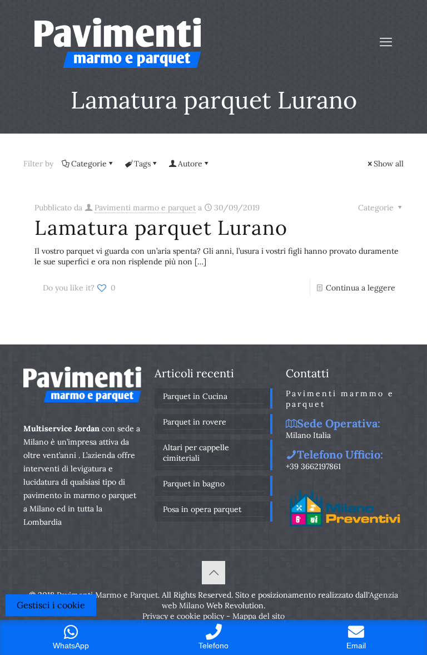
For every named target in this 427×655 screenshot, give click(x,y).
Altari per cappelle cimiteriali (196, 452)
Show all (389, 164)
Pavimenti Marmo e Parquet (107, 595)
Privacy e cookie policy (183, 616)
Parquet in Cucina (195, 396)
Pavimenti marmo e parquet (145, 208)
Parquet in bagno (194, 484)
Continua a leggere (360, 288)
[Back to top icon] (213, 572)
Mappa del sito (258, 616)
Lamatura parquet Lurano (160, 227)
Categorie (89, 164)
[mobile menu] (385, 41)
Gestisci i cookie (51, 604)
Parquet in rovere (194, 422)
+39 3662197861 (313, 466)
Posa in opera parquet (202, 509)
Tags (142, 164)
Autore (190, 164)
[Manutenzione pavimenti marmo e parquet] (117, 41)
